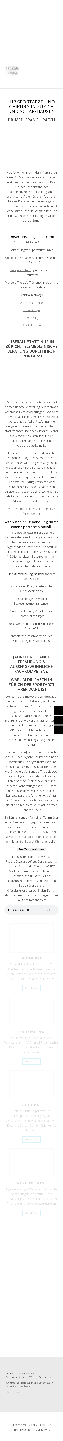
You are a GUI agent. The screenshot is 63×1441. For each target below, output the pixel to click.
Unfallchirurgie (14, 258)
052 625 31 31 (22, 837)
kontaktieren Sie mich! (34, 1277)
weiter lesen (31, 988)
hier (53, 890)
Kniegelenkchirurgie (22, 270)
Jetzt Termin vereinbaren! (31, 849)
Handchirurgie (31, 318)
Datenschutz (12, 1392)
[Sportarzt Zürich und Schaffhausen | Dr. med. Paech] (31, 57)
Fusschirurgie (31, 310)
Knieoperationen (31, 1032)
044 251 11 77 (37, 832)
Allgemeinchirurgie (31, 303)
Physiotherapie (31, 325)
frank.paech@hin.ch (32, 841)
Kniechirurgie (32, 958)
